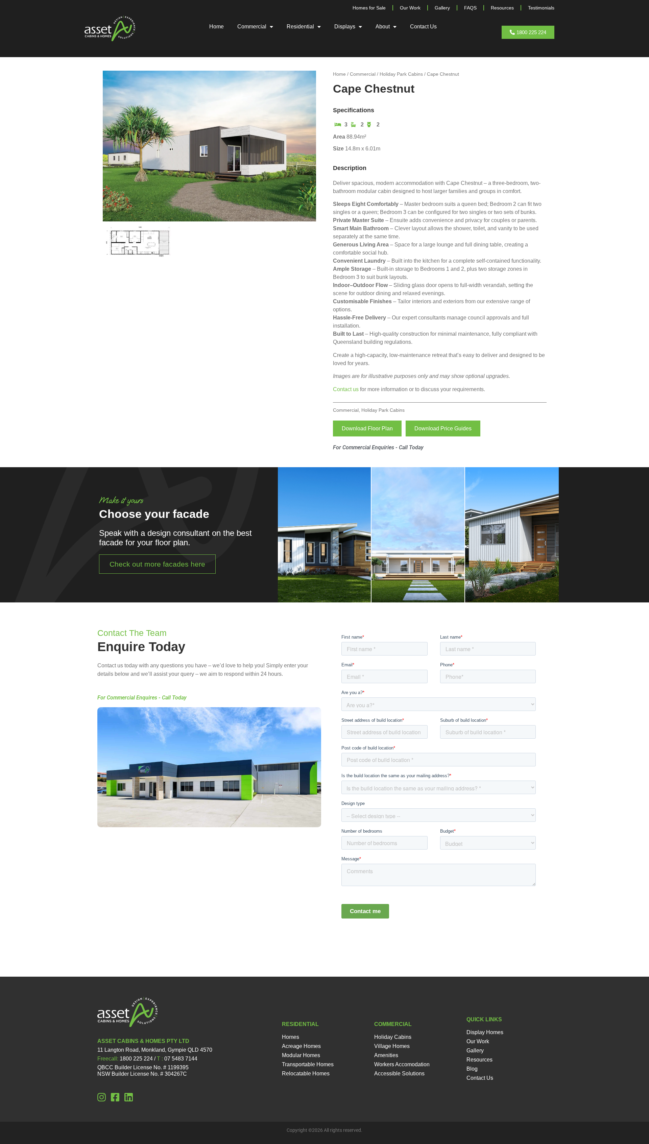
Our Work (410, 7)
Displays (344, 26)
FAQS (470, 7)
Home (216, 26)
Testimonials (541, 7)
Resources (502, 7)
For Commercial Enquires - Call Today (142, 697)
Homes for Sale (369, 7)
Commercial (251, 26)
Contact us (346, 389)
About (383, 26)
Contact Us (423, 26)
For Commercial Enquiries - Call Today (378, 447)
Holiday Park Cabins (401, 74)
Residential (300, 26)
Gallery (442, 7)
